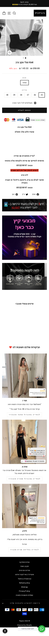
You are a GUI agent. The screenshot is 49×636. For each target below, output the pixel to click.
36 (35, 95)
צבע (24, 78)
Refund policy (24, 583)
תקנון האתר (24, 566)
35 (42, 95)
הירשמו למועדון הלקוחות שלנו (25, 603)
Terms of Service (24, 579)
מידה (24, 90)
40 (7, 95)
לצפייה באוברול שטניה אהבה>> (24, 479)
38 (21, 95)
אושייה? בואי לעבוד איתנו (24, 574)
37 (28, 95)
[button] (5, 631)
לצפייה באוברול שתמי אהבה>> (24, 415)
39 (14, 95)
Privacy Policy (24, 591)
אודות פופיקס (24, 562)
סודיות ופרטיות (24, 570)
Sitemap (24, 587)
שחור (24, 82)
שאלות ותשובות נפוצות (24, 595)
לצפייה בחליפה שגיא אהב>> (24, 550)
